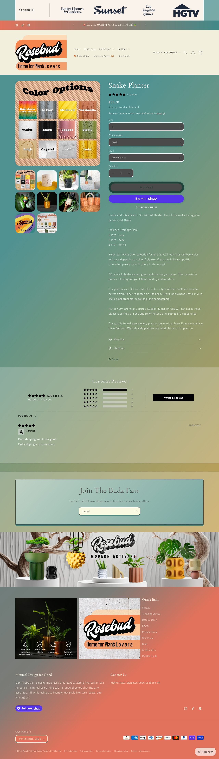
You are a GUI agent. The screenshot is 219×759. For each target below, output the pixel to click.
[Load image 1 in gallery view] (25, 180)
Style (111, 150)
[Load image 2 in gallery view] (47, 180)
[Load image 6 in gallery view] (47, 202)
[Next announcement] (146, 25)
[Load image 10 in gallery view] (47, 223)
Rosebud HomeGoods (32, 751)
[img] (26, 426)
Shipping (113, 107)
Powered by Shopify (52, 751)
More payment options (146, 206)
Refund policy (70, 751)
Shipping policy (121, 751)
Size (111, 119)
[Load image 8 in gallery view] (90, 202)
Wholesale (147, 637)
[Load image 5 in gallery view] (25, 202)
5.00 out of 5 (55, 396)
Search (146, 607)
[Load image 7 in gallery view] (69, 202)
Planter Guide (149, 656)
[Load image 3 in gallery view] (69, 180)
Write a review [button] (173, 398)
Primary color (116, 135)
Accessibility (149, 650)
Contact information (140, 751)
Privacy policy (86, 751)
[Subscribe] (136, 511)
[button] (106, 48)
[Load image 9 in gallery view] (25, 223)
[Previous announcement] (73, 25)
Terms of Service (151, 613)
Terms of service (103, 751)
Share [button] (115, 359)
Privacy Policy (149, 631)
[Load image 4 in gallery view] (90, 180)
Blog (144, 643)
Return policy (149, 620)
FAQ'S (145, 626)
